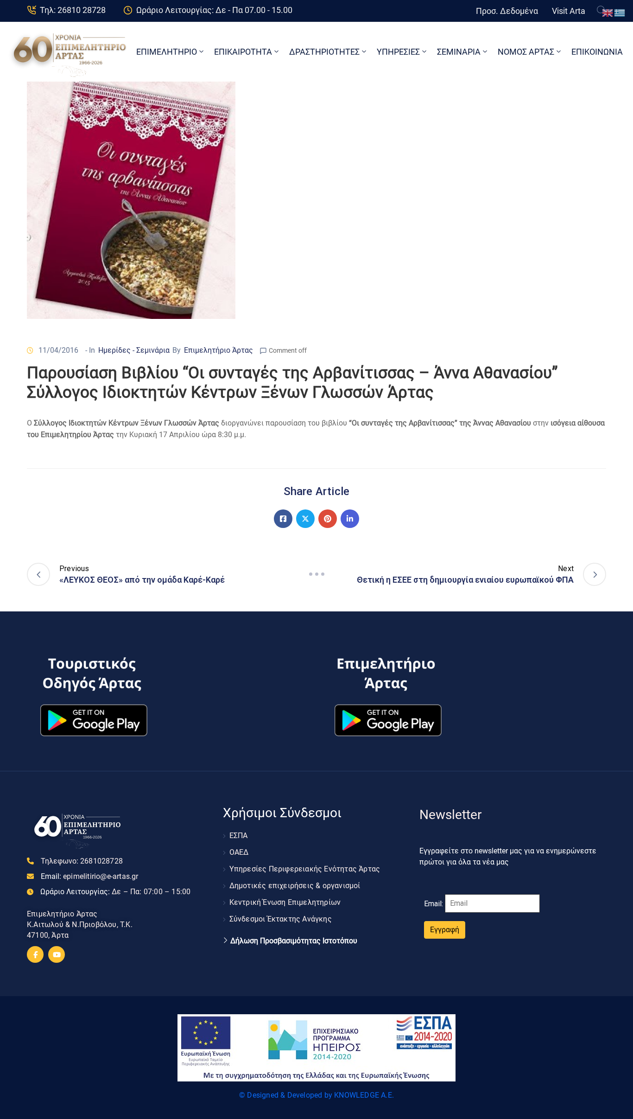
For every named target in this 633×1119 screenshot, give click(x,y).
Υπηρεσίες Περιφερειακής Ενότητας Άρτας (304, 869)
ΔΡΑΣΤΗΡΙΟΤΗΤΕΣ (324, 52)
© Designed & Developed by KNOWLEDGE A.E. (316, 1095)
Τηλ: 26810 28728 (73, 10)
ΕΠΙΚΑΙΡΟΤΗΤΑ (243, 52)
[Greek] (620, 12)
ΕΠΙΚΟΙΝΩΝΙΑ (597, 52)
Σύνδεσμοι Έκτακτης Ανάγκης (280, 919)
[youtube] (56, 954)
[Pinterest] (327, 518)
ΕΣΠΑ (238, 835)
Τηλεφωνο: (82, 861)
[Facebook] (283, 518)
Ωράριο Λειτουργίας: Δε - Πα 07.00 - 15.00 (214, 10)
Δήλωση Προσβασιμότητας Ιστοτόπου (293, 941)
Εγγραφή (444, 929)
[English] (608, 12)
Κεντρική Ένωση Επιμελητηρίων (285, 902)
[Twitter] (305, 518)
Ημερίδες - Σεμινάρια (134, 350)
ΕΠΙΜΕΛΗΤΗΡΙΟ (166, 52)
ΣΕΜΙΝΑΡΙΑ (459, 52)
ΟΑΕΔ (239, 852)
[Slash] (316, 574)
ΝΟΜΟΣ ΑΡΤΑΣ (526, 52)
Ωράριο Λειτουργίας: (115, 891)
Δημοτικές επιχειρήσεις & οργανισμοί (295, 885)
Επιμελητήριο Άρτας (218, 350)
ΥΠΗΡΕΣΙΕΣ (398, 52)
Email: (90, 876)
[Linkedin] (350, 518)
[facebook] (35, 954)
